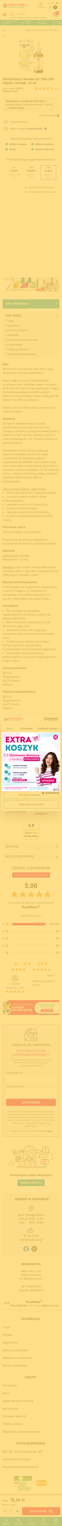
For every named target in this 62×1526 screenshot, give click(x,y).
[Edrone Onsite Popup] (31, 763)
